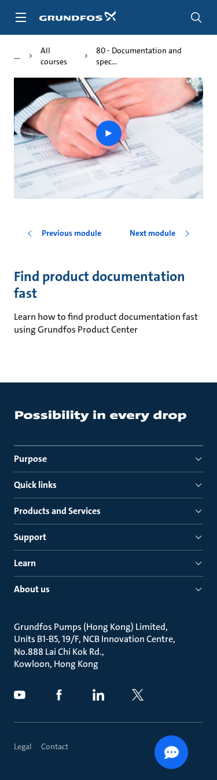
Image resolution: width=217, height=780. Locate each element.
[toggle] (20, 17)
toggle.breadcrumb (17, 56)
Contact (54, 746)
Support (30, 537)
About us (32, 589)
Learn (25, 563)
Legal (23, 746)
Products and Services (57, 511)
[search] (196, 17)
